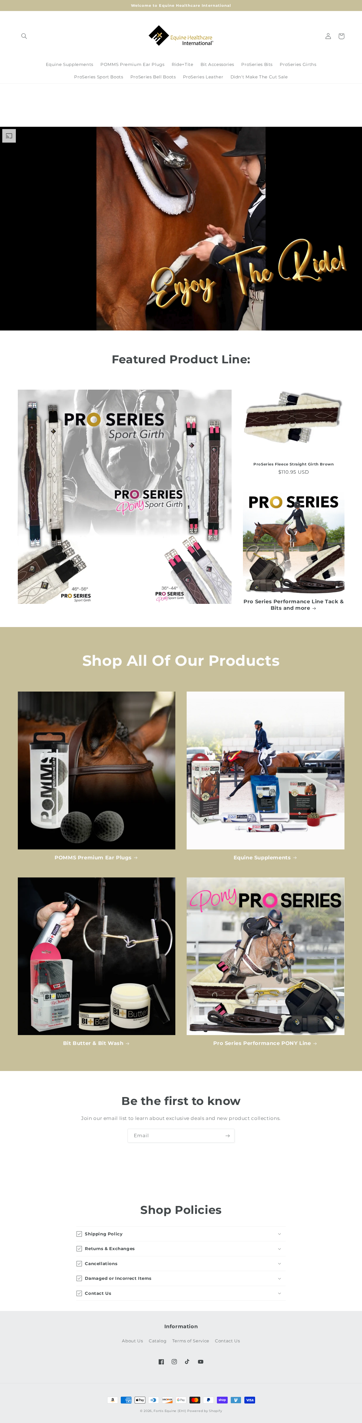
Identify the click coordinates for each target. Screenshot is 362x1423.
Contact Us (227, 1340)
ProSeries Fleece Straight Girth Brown (293, 464)
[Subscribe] (227, 1136)
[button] (24, 36)
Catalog (157, 1340)
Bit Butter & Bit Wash (93, 1043)
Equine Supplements (262, 858)
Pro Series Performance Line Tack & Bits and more (294, 604)
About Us (132, 1340)
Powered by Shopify (204, 1411)
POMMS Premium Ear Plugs (93, 858)
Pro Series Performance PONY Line (262, 1043)
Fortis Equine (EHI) (170, 1411)
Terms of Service (190, 1340)
